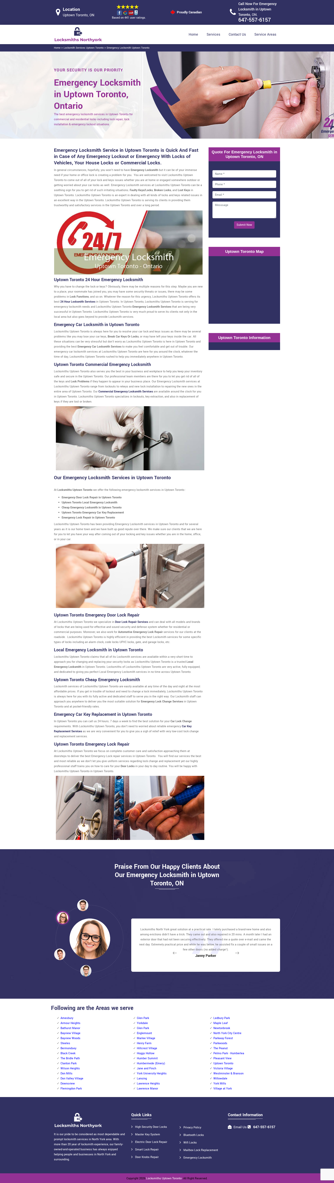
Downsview (67, 1084)
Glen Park (143, 1018)
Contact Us (237, 34)
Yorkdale (142, 1023)
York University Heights (152, 1073)
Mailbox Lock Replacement (200, 1150)
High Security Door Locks (151, 1127)
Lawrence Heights (148, 1084)
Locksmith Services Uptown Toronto (84, 48)
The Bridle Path (70, 1058)
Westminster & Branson (228, 1073)
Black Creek (67, 1053)
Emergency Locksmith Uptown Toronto (128, 48)
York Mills (219, 1084)
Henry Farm (144, 1043)
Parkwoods (220, 1043)
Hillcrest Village (147, 1048)
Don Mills (66, 1073)
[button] (86, 970)
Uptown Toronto (223, 1063)
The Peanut (220, 1048)
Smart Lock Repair (147, 1150)
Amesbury (66, 1018)
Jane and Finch (146, 1068)
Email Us (240, 1127)
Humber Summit (147, 1058)
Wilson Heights (70, 1068)
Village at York (222, 1089)
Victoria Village (223, 1068)
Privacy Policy (192, 1127)
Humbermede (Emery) (151, 1063)
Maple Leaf (220, 1023)
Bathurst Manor (70, 1028)
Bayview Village (70, 1033)
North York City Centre (227, 1033)
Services (213, 34)
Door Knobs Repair (147, 1157)
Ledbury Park (221, 1018)
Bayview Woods (70, 1038)
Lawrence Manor (147, 1089)
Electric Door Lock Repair (151, 1142)
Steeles (65, 1043)
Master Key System (147, 1134)
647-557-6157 (254, 20)
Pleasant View (222, 1058)
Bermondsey (68, 1048)
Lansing (142, 1079)
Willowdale (220, 1079)
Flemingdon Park (71, 1089)
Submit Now (244, 225)
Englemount (144, 1033)
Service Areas (265, 34)
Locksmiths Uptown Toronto (164, 1178)
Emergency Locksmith (197, 1158)
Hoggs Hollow (145, 1053)
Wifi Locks (190, 1143)
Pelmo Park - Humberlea (228, 1053)
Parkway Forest (223, 1038)
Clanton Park (68, 1063)
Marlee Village (146, 1038)
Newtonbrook (221, 1028)
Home (193, 34)
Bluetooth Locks (193, 1135)
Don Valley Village (71, 1079)
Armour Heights (70, 1023)
